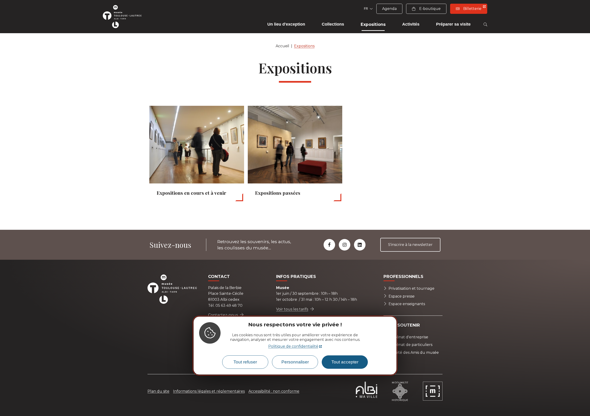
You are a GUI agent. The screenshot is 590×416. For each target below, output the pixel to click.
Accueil (282, 46)
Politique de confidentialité (293, 346)
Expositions (304, 46)
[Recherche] (485, 24)
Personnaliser (295, 362)
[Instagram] (344, 245)
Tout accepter (344, 362)
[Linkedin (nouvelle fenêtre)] (360, 245)
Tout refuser (245, 362)
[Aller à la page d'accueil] (124, 16)
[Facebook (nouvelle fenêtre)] (329, 245)
